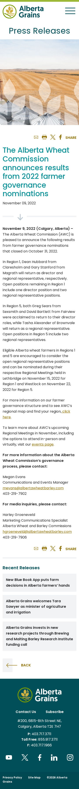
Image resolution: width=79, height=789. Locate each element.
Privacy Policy (12, 777)
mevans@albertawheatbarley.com (33, 488)
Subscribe (55, 711)
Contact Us (26, 711)
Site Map (34, 777)
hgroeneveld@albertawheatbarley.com (37, 531)
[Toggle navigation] (70, 11)
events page (43, 444)
